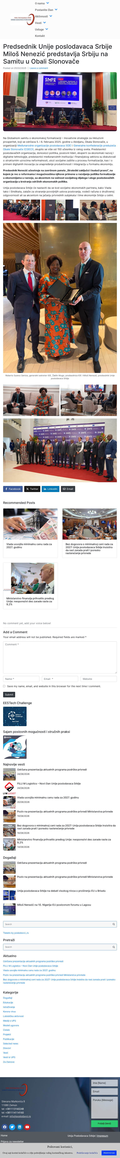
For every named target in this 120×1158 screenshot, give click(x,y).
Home (4, 1135)
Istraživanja (9, 1007)
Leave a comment (39, 68)
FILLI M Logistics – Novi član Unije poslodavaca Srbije (49, 783)
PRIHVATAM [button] (109, 1153)
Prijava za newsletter (12, 1141)
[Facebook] (5, 1127)
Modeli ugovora (11, 1025)
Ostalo (6, 1030)
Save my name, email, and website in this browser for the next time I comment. (54, 686)
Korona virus (9, 1011)
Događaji (7, 997)
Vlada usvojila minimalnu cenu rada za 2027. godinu (48, 797)
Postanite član (44, 10)
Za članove (8, 1062)
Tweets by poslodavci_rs (16, 932)
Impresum (102, 1135)
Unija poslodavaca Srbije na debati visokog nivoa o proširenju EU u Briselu (61, 890)
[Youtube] (27, 1127)
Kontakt (40, 35)
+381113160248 (14, 1108)
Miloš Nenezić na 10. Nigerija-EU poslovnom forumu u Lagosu (54, 904)
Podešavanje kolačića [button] (87, 1153)
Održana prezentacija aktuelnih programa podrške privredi (52, 769)
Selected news (10, 1043)
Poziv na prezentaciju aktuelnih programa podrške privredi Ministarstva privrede (65, 811)
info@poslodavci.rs (20, 1116)
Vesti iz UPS (9, 1057)
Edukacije (8, 1002)
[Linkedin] (20, 1127)
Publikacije (8, 1039)
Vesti (5, 1052)
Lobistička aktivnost (13, 1016)
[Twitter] (12, 1127)
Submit (9, 694)
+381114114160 (14, 1112)
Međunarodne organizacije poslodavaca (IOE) (45, 145)
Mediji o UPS (9, 1020)
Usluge (39, 29)
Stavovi (7, 1048)
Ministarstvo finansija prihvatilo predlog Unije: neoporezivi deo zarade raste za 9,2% (64, 841)
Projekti (7, 1034)
